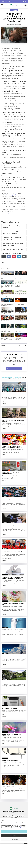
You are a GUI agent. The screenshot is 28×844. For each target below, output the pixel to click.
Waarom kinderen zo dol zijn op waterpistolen (13, 629)
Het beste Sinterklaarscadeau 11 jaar (11, 786)
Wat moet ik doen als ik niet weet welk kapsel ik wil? (14, 238)
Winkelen (14, 10)
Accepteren (14, 831)
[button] (26, 820)
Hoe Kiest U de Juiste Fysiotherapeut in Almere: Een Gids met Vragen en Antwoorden (14, 578)
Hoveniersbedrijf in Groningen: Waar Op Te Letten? (12, 552)
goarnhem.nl (5, 214)
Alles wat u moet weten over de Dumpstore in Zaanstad (13, 421)
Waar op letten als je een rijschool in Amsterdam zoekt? (11, 473)
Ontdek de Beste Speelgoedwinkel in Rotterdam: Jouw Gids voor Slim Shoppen (12, 447)
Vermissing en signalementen (14, 195)
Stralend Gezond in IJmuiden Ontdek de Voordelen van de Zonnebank (7, 286)
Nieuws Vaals (5, 655)
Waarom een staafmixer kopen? (10, 760)
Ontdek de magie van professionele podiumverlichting (19, 339)
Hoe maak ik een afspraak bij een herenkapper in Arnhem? (14, 232)
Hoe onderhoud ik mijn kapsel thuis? (14, 249)
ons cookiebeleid (17, 827)
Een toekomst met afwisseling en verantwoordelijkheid (5, 330)
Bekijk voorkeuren (14, 839)
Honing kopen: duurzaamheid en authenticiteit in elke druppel (14, 499)
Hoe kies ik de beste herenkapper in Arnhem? (14, 226)
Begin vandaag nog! (14, 354)
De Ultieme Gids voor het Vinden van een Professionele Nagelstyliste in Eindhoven (12, 525)
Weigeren (14, 835)
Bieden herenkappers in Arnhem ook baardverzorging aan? (14, 244)
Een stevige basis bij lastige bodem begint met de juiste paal (7, 277)
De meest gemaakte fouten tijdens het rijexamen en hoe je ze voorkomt (7, 304)
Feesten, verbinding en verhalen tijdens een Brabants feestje (19, 330)
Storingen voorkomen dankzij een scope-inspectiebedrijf (19, 277)
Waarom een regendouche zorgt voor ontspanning (11, 735)
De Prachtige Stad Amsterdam (9, 708)
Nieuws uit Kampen (7, 682)
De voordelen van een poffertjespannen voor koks (13, 604)
